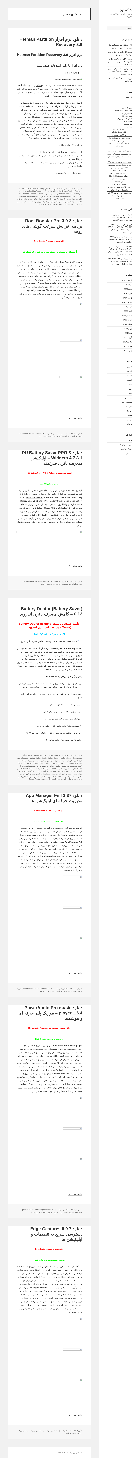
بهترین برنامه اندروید (59, 991)
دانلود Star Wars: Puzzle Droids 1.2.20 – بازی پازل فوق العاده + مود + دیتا (120, 261)
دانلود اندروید (41, 766)
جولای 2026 (127, 285)
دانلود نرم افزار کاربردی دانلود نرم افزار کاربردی (65, 202)
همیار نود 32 (127, 121)
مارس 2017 (127, 342)
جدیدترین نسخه (36, 1212)
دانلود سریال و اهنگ (119, 132)
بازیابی (39, 85)
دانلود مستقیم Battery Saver (31, 769)
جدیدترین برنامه (45, 436)
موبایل (129, 420)
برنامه (74, 436)
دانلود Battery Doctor (41, 763)
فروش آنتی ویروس (119, 129)
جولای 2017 (127, 324)
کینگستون (126, 10)
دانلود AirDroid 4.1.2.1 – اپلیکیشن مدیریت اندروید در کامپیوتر (121, 217)
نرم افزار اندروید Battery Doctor (61, 779)
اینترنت (129, 376)
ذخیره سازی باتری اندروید (46, 771)
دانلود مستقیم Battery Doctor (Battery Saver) (59, 769)
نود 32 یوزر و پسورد (119, 135)
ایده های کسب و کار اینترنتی (121, 246)
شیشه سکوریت (126, 237)
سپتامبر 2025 (127, 315)
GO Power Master (34, 497)
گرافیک (129, 411)
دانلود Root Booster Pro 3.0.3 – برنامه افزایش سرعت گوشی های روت (52, 226)
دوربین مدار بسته (125, 224)
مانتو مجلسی (119, 198)
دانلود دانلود (56, 191)
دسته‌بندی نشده (126, 402)
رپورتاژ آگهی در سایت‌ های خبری (119, 187)
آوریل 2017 (127, 337)
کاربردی (129, 406)
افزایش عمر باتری (69, 669)
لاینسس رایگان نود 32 (119, 184)
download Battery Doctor (35, 755)
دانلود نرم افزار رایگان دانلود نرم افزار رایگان (33, 199)
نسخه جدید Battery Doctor (38, 779)
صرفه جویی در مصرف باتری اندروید (69, 774)
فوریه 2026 (127, 293)
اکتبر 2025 (128, 311)
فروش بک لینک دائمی (115, 141)
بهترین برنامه (56, 436)
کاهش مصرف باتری (48, 774)
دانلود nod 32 (119, 181)
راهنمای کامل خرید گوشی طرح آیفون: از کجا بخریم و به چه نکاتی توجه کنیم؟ (120, 61)
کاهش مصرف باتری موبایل (72, 776)
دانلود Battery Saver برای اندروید (59, 766)
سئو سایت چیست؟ (121, 154)
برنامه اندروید (66, 436)
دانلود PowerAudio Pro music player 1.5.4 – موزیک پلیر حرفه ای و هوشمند (50, 1013)
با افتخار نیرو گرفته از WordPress (70, 1452)
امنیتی (129, 367)
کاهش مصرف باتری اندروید (30, 774)
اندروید (129, 371)
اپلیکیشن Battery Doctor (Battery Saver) (51, 758)
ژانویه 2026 (127, 298)
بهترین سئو (128, 124)
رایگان (129, 127)
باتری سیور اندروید (38, 761)
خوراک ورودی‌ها (126, 445)
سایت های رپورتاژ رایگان (119, 190)
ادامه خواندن (75, 418)
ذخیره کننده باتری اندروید (27, 771)
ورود (130, 440)
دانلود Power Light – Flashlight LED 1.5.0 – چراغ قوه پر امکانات (120, 239)
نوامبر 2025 (127, 307)
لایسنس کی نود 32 (119, 170)
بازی (130, 384)
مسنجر (129, 415)
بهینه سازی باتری (70, 763)
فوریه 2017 (127, 346)
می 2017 (128, 333)
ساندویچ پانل (127, 259)
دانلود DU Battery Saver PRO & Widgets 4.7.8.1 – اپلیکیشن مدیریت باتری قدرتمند (52, 458)
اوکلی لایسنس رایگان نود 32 (122, 119)
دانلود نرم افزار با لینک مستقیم (69, 173)
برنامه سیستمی (28, 1431)
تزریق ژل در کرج (126, 215)
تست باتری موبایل (56, 763)
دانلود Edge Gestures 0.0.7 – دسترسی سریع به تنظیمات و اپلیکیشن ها (54, 1234)
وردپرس (129, 453)
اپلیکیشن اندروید (29, 758)
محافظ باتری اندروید (54, 776)
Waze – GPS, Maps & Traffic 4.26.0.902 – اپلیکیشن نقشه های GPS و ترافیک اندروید (120, 251)
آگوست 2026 (127, 280)
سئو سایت (118, 162)
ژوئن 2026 (128, 289)
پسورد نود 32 (127, 116)
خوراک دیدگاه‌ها (126, 449)
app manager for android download (36, 989)
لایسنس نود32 (127, 113)
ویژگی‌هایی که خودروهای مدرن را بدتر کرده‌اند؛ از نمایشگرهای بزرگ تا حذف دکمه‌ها (120, 71)
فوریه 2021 (127, 320)
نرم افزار (128, 424)
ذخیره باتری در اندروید (64, 771)
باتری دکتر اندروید (52, 761)
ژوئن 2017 (128, 329)
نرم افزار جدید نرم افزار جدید (47, 204)
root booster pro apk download (31, 434)
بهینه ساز (128, 398)
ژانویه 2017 (127, 351)
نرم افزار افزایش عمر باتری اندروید (33, 776)
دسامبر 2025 (127, 302)
